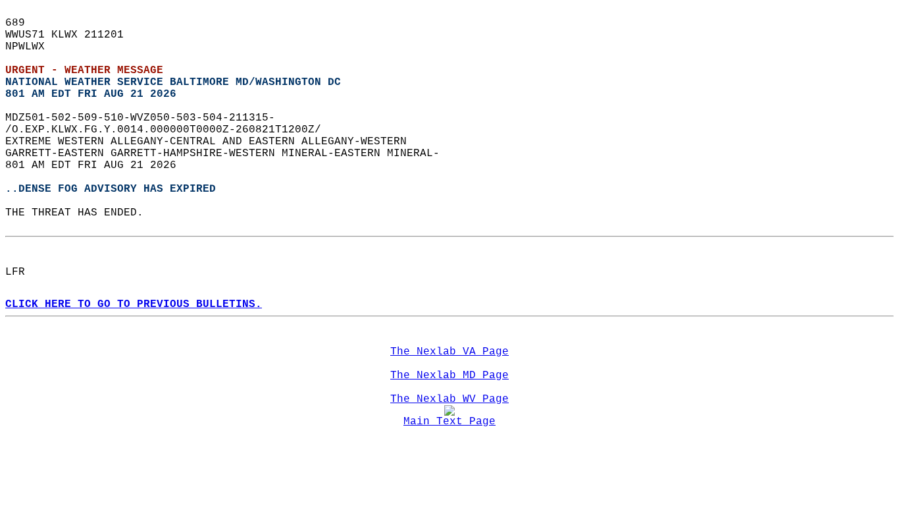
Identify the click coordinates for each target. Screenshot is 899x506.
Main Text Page (449, 422)
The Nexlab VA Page (449, 352)
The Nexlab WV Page (449, 399)
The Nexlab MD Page (449, 375)
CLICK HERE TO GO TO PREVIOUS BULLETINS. (133, 304)
